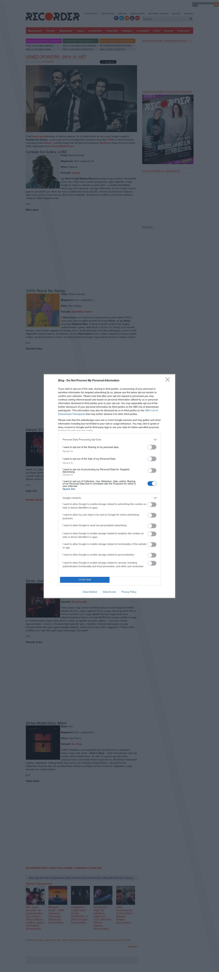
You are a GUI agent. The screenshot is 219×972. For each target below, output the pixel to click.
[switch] (151, 447)
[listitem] (109, 439)
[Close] (168, 380)
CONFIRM (85, 579)
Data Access (109, 591)
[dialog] (109, 486)
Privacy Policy (128, 591)
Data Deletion (90, 591)
